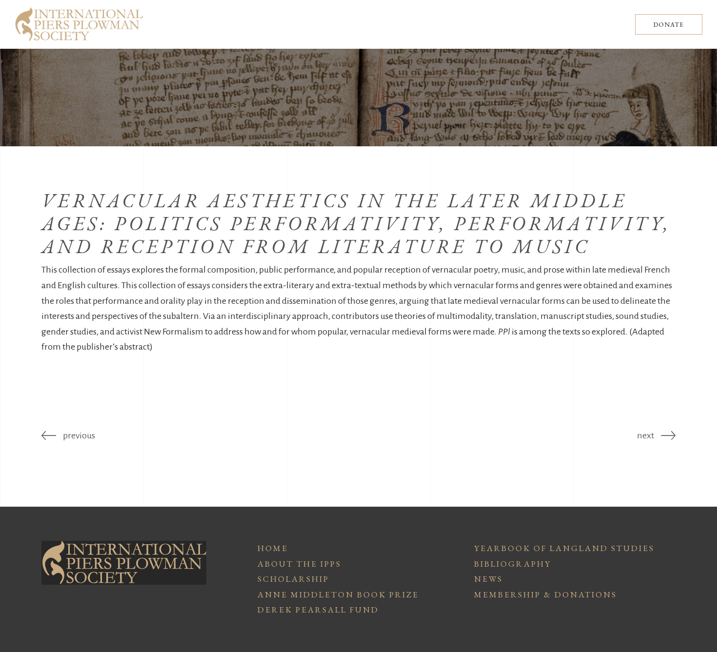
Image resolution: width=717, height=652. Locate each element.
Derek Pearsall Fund (318, 609)
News (488, 578)
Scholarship (293, 578)
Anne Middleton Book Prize (338, 594)
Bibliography (512, 563)
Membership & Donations (545, 594)
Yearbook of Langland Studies (564, 548)
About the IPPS (299, 563)
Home (273, 548)
